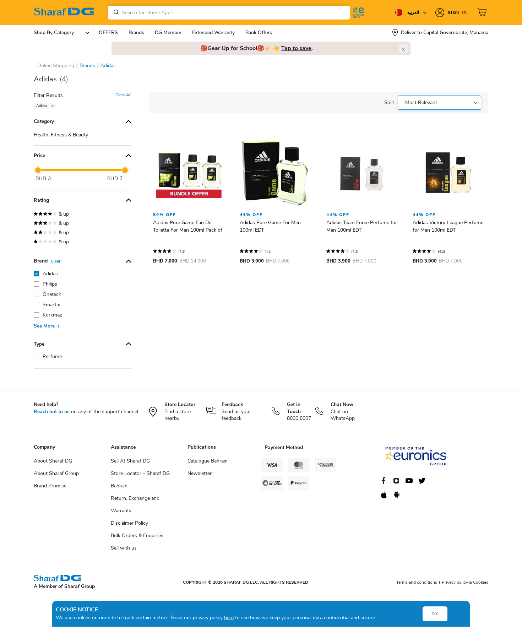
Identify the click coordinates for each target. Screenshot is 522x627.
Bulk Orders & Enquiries (137, 535)
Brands (136, 32)
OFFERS (108, 32)
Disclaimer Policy (129, 523)
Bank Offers (258, 32)
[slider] (38, 170)
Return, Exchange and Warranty (135, 504)
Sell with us (124, 548)
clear (55, 261)
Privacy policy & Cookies (465, 582)
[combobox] (229, 13)
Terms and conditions (416, 582)
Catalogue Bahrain (207, 461)
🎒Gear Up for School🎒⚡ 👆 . (256, 48)
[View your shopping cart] (483, 12)
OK (435, 614)
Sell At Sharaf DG (130, 461)
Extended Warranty (213, 32)
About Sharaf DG (53, 461)
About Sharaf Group (56, 473)
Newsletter (199, 473)
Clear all (123, 95)
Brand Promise (50, 485)
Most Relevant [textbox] (421, 102)
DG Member (168, 32)
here (229, 617)
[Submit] (114, 12)
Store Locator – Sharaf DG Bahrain (140, 479)
